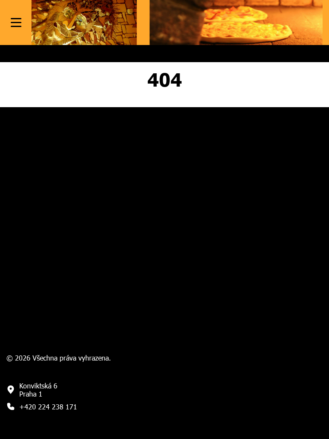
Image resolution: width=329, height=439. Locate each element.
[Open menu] (16, 22)
